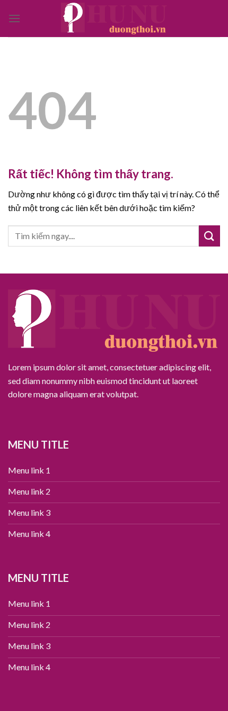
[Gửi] (209, 235)
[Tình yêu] (114, 18)
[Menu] (14, 18)
